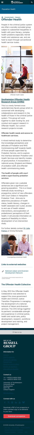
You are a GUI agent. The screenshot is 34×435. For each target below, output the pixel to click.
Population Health (8, 9)
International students (10, 369)
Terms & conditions (10, 432)
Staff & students (9, 357)
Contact (20, 432)
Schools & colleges (9, 360)
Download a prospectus (16, 416)
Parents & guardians (10, 367)
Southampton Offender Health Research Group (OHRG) (15, 100)
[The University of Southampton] (17, 2)
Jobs (25, 432)
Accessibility (15, 427)
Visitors (6, 355)
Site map (7, 427)
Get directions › (8, 393)
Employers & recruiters (11, 364)
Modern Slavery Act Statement (14, 430)
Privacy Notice (25, 427)
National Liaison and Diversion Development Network (16, 272)
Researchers (7, 362)
